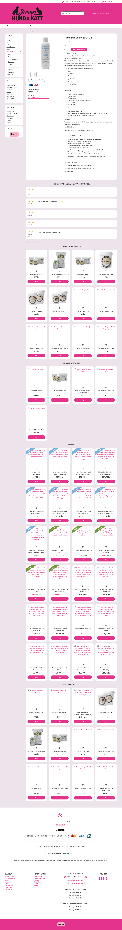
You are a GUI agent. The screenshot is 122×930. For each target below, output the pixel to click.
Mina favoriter (11, 96)
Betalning (9, 89)
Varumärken (70, 26)
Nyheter (9, 122)
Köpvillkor (9, 94)
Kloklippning (10, 98)
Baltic (9, 54)
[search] (81, 13)
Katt (21, 26)
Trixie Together (86, 26)
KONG (10, 64)
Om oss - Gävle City (12, 113)
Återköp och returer (12, 87)
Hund (13, 26)
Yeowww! (10, 69)
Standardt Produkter (13, 67)
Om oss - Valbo (11, 111)
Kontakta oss (10, 100)
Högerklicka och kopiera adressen (38, 98)
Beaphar (10, 56)
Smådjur (31, 26)
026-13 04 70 (108, 1)
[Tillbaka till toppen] (114, 927)
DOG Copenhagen (13, 59)
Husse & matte (44, 26)
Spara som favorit (37, 79)
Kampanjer (98, 26)
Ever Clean (11, 62)
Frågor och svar (11, 85)
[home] (7, 26)
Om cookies (10, 118)
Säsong (57, 26)
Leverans (9, 92)
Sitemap (9, 120)
